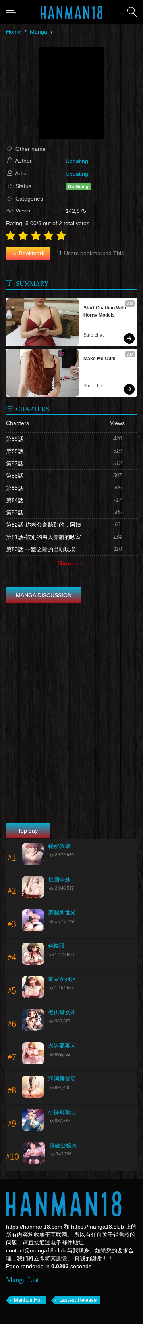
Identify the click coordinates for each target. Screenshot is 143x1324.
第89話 (14, 439)
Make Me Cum (99, 358)
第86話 (14, 475)
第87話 (14, 463)
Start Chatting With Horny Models (105, 311)
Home (13, 31)
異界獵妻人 (62, 1046)
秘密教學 (59, 846)
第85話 (14, 488)
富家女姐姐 (62, 979)
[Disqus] (71, 714)
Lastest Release (78, 1300)
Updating (77, 161)
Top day (28, 830)
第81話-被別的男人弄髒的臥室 (43, 537)
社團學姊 (59, 879)
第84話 (14, 500)
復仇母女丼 (62, 1012)
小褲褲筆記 (62, 1112)
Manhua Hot (28, 1300)
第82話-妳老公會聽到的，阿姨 (43, 525)
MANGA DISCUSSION (44, 595)
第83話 (14, 512)
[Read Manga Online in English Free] (72, 12)
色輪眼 (56, 946)
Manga (38, 31)
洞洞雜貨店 (62, 1079)
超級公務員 (63, 1145)
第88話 (14, 451)
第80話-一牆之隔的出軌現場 (40, 549)
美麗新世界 (62, 913)
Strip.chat (93, 335)
